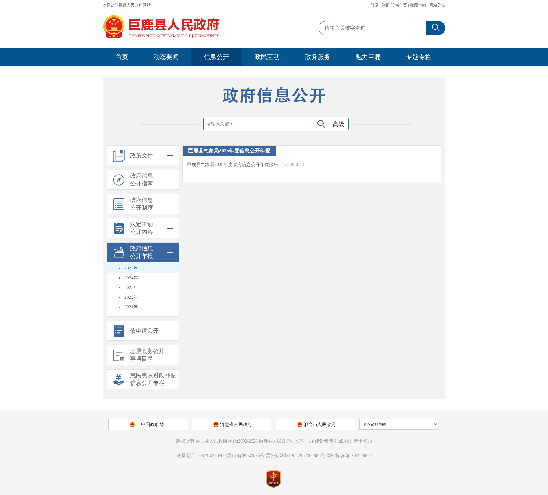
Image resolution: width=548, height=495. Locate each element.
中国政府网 (152, 424)
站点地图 (343, 441)
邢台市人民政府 (320, 424)
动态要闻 (166, 56)
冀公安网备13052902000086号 (295, 455)
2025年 (131, 268)
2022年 (131, 297)
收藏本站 (418, 5)
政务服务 (317, 56)
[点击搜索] (321, 124)
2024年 (131, 277)
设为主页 (399, 5)
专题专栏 (418, 56)
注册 (386, 5)
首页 (122, 56)
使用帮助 (363, 441)
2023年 (131, 287)
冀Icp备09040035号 (246, 455)
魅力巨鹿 (368, 56)
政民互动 (267, 56)
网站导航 (437, 5)
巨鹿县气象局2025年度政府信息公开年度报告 (232, 164)
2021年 (131, 307)
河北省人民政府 (236, 424)
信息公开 (216, 56)
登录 (375, 5)
